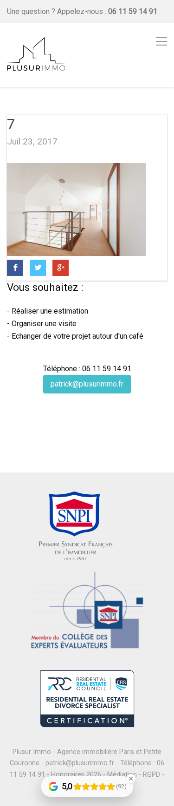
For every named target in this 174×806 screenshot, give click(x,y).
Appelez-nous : (107, 11)
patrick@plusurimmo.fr (87, 384)
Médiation (122, 775)
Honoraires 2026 (76, 775)
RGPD (151, 775)
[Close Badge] (130, 778)
